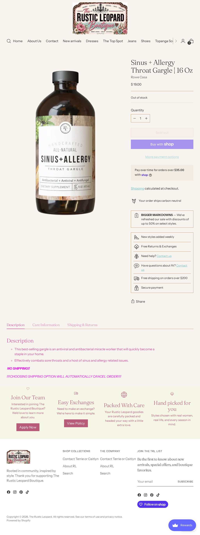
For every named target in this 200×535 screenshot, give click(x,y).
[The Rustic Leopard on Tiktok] (27, 492)
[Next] (176, 41)
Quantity (137, 110)
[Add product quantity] (146, 118)
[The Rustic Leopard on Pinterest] (21, 492)
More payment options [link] (162, 157)
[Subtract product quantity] (134, 118)
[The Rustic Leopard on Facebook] (9, 492)
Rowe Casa (139, 77)
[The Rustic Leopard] (100, 18)
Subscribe (185, 481)
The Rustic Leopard (40, 516)
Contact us (164, 256)
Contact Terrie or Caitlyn (81, 459)
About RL (70, 466)
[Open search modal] (9, 41)
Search (68, 473)
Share (140, 301)
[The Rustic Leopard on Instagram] (15, 492)
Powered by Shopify (18, 520)
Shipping (137, 188)
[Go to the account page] (183, 41)
